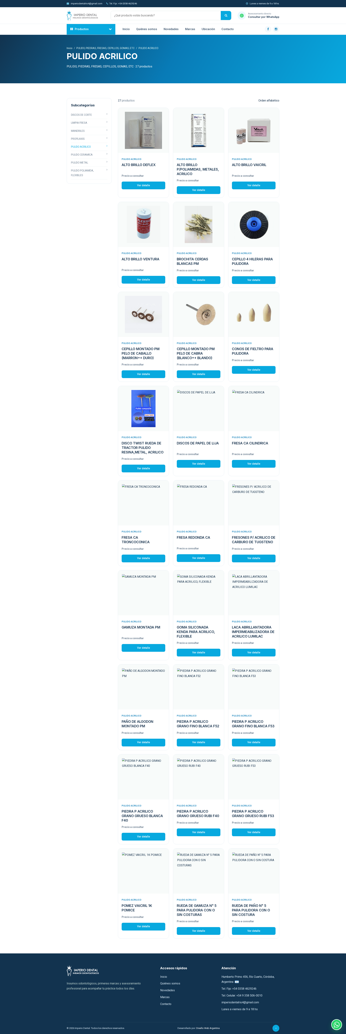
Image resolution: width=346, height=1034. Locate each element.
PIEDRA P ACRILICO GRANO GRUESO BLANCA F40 (142, 815)
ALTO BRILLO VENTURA (140, 259)
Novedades (171, 29)
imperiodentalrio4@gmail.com (86, 3)
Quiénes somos (146, 29)
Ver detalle (143, 185)
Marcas (190, 29)
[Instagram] (276, 29)
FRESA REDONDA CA (193, 537)
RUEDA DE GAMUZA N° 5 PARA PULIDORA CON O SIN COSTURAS (196, 910)
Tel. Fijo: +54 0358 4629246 (123, 3)
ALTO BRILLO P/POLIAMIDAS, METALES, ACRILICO (198, 169)
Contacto (227, 29)
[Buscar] (226, 15)
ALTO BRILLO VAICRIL (249, 165)
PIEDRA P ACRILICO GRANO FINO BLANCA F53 (253, 724)
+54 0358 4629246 (244, 988)
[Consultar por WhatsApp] (336, 1024)
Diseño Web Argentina (208, 1028)
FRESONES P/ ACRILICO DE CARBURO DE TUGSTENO (253, 539)
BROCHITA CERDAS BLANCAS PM (192, 261)
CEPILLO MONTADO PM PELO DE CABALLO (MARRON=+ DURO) (140, 353)
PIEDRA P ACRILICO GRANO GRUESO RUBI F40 (198, 813)
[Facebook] (268, 29)
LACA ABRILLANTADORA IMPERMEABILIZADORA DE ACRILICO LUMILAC (253, 631)
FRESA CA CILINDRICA (250, 443)
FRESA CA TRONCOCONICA (136, 539)
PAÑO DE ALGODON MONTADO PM (137, 724)
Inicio (126, 29)
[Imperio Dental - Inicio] (86, 15)
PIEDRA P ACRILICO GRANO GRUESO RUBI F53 (253, 813)
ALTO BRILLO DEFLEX (139, 165)
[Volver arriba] (275, 1028)
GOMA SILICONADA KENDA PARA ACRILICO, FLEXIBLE (196, 631)
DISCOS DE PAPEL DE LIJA (198, 443)
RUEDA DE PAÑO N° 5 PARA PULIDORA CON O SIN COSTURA (251, 910)
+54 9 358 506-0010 (249, 995)
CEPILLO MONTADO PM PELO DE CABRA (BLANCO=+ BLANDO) (196, 353)
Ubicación (208, 29)
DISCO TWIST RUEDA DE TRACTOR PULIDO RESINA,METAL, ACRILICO (142, 447)
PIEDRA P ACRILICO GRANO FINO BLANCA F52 (198, 724)
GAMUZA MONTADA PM (141, 627)
